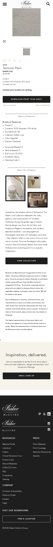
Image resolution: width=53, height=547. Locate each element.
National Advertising (42, 452)
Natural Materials (9, 464)
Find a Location (26, 519)
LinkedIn (49, 414)
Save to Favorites (42, 105)
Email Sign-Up (26, 376)
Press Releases (39, 444)
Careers (5, 499)
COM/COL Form (9, 468)
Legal (4, 503)
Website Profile (8, 444)
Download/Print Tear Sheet (26, 99)
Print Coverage (39, 448)
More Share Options (19, 60)
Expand (4, 41)
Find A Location (9, 105)
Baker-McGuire (26, 4)
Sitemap (5, 480)
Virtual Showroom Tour (12, 456)
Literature (6, 448)
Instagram (49, 423)
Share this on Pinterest (9, 60)
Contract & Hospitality (12, 491)
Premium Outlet (8, 495)
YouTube (44, 414)
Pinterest (39, 414)
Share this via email (4, 60)
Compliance (7, 476)
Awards (36, 456)
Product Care (8, 460)
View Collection (26, 261)
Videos (5, 452)
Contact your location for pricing (17, 90)
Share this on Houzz (14, 60)
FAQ (4, 472)
